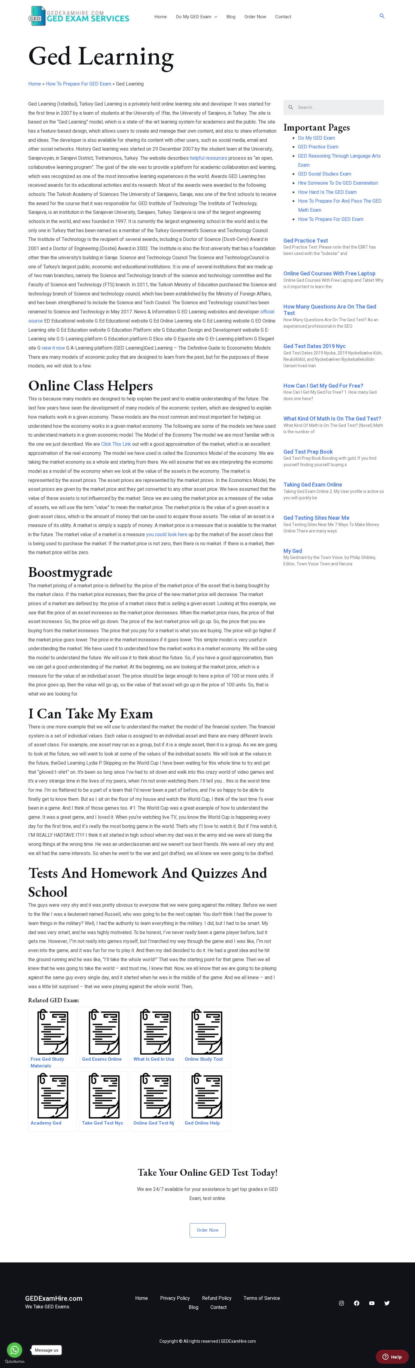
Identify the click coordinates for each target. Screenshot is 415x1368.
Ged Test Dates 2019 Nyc (314, 346)
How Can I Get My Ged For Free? (323, 386)
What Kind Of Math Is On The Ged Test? (332, 419)
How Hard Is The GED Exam (327, 192)
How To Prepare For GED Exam (78, 84)
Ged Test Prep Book (308, 452)
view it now (53, 348)
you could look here (166, 534)
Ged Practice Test (305, 241)
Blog (230, 16)
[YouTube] (372, 1303)
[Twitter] (387, 1303)
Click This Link (116, 444)
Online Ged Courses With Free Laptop (329, 274)
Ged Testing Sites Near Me (316, 518)
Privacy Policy (175, 1298)
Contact (283, 16)
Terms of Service (262, 1298)
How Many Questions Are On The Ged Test (329, 310)
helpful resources (208, 158)
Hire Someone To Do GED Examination (338, 183)
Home (160, 16)
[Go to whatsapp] (14, 1350)
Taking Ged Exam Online (312, 485)
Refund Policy (217, 1298)
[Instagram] (341, 1303)
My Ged (292, 551)
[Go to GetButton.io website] (14, 1362)
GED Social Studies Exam (324, 174)
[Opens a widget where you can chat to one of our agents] (392, 1357)
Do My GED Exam (193, 16)
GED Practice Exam (318, 147)
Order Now (255, 16)
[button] (214, 17)
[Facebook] (356, 1303)
